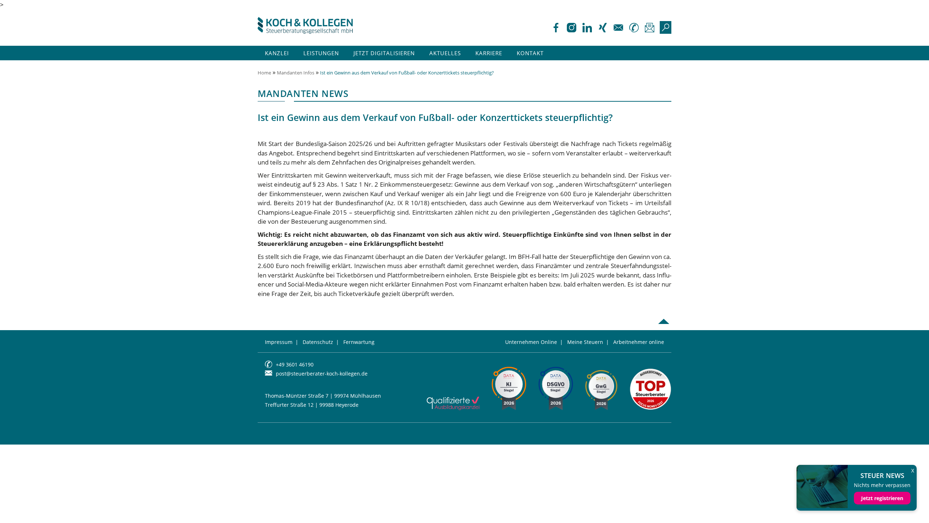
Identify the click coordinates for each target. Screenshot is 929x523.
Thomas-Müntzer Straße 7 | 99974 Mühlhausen (323, 395)
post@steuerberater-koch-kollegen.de (322, 373)
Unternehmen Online (531, 341)
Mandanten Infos (295, 72)
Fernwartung (359, 341)
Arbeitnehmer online (638, 341)
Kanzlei (277, 53)
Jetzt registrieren (882, 498)
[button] (16, 507)
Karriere (488, 53)
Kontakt (530, 53)
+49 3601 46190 (295, 364)
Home (264, 72)
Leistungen (321, 53)
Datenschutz (318, 341)
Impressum (278, 341)
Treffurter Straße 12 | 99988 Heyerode (312, 404)
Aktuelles (445, 53)
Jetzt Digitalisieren (384, 53)
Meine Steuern (585, 341)
